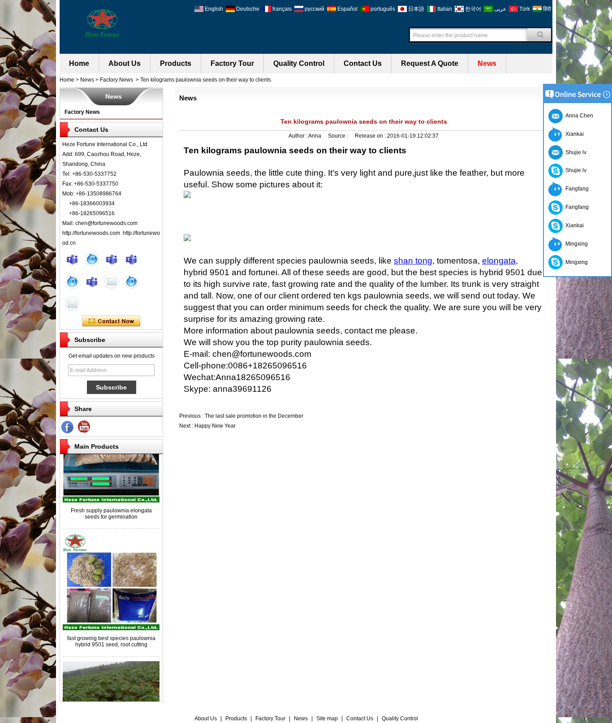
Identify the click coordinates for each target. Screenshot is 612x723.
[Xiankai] (111, 259)
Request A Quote (429, 63)
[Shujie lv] (92, 281)
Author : (298, 136)
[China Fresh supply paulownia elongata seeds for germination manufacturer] (111, 495)
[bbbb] (67, 427)
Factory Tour (232, 63)
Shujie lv (574, 170)
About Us (124, 63)
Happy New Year (215, 426)
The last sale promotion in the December (254, 416)
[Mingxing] (72, 259)
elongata (499, 260)
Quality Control (298, 63)
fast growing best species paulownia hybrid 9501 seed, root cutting (111, 635)
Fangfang (576, 189)
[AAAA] (84, 427)
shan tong (413, 260)
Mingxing (575, 244)
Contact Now (111, 321)
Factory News (116, 80)
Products (175, 63)
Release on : (371, 136)
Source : (338, 136)
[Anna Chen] (72, 304)
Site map (327, 718)
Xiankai (573, 134)
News (487, 63)
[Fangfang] (131, 259)
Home (79, 63)
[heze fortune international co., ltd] (102, 22)
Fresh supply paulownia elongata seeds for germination (111, 508)
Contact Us (363, 63)
